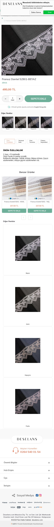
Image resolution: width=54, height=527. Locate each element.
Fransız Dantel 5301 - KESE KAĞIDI (14, 202)
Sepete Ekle (38, 98)
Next (30, 217)
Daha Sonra (36, 12)
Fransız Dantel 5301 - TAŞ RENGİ (40, 202)
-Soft (13, 524)
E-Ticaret (19, 524)
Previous (23, 217)
